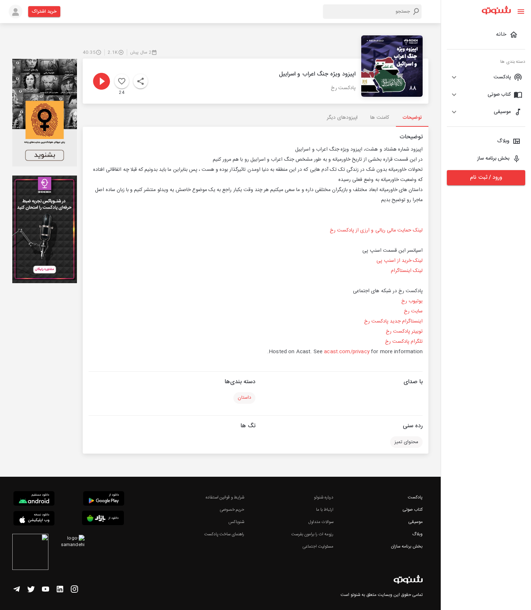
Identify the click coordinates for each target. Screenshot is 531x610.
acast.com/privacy (347, 351)
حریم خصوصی (232, 509)
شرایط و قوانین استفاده (225, 497)
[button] (486, 77)
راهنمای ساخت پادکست (224, 534)
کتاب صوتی (412, 509)
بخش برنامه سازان (407, 546)
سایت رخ (413, 311)
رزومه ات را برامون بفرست (312, 534)
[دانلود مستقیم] (34, 499)
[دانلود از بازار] (103, 519)
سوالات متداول (320, 522)
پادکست (415, 497)
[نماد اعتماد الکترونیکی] (30, 553)
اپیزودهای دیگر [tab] (342, 117)
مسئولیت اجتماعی (317, 546)
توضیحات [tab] (412, 117)
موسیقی (415, 522)
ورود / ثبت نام (486, 177)
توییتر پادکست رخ (404, 331)
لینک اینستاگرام (407, 271)
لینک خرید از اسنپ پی (399, 260)
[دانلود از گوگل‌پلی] (103, 499)
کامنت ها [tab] (379, 117)
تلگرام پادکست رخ (404, 341)
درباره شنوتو (323, 497)
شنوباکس (236, 522)
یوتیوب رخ (412, 301)
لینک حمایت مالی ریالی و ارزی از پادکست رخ (376, 230)
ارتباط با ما (324, 509)
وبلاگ (417, 534)
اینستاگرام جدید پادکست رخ (393, 321)
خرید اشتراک (44, 12)
